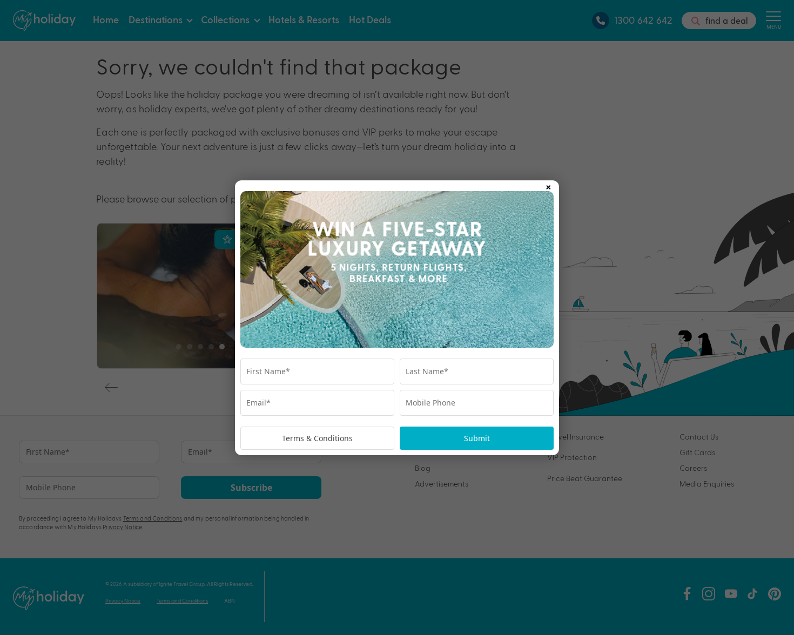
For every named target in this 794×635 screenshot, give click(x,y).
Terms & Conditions (317, 438)
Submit (477, 438)
